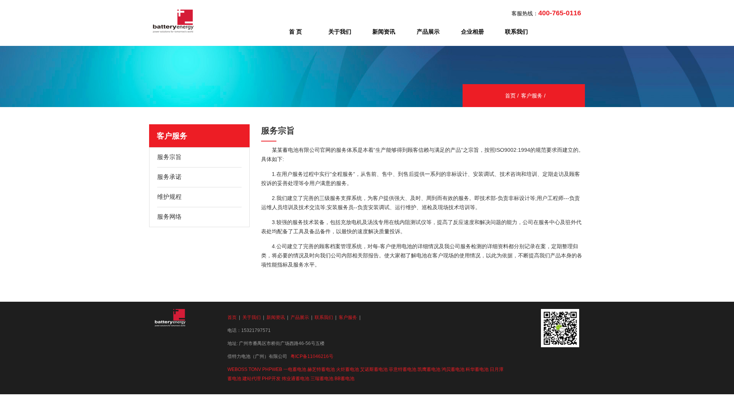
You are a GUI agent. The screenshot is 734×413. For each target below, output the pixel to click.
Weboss (237, 369)
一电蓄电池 (294, 369)
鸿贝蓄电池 (453, 369)
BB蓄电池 (344, 378)
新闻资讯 (383, 31)
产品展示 (428, 31)
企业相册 (472, 31)
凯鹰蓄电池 (428, 369)
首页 (510, 96)
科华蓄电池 (477, 369)
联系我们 (516, 31)
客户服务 (531, 96)
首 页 (295, 31)
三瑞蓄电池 (321, 378)
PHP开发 (271, 378)
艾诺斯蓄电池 (374, 369)
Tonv (254, 369)
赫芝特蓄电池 (321, 369)
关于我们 (339, 31)
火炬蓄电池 (347, 369)
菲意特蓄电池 (402, 369)
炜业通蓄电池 (295, 378)
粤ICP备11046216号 (312, 356)
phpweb (272, 369)
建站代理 (251, 378)
